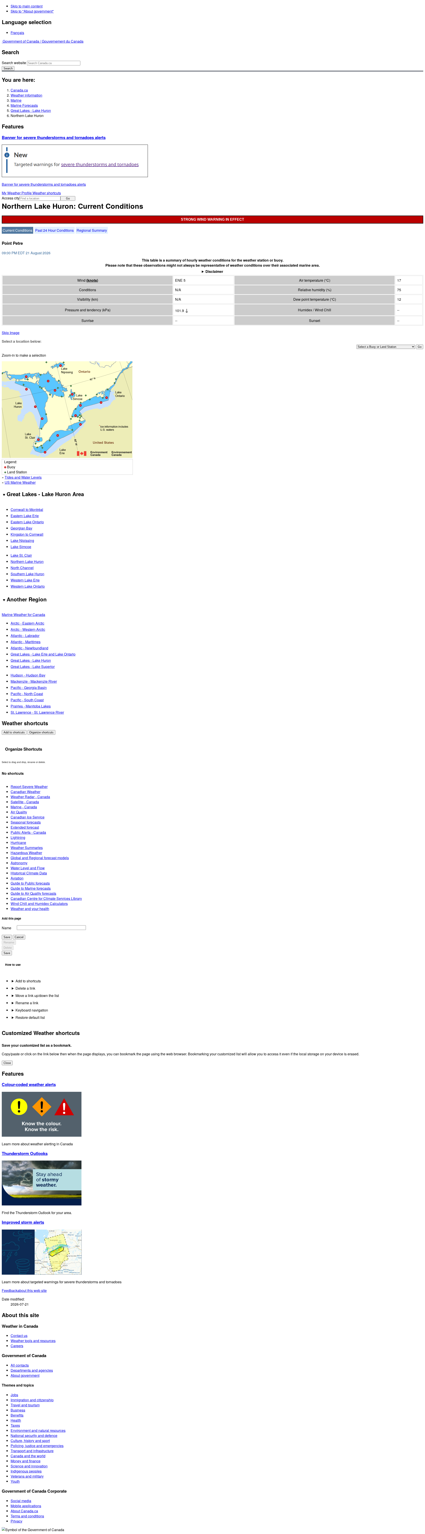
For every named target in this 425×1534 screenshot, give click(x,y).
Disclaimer (214, 271)
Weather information (26, 95)
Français (17, 32)
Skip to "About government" (32, 11)
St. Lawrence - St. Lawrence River (37, 712)
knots (92, 280)
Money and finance (26, 1460)
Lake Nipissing (22, 540)
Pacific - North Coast (27, 693)
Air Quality (19, 812)
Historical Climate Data (29, 873)
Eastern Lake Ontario (27, 521)
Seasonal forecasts (26, 822)
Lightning (18, 837)
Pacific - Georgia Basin (29, 687)
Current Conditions (17, 230)
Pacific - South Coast (27, 699)
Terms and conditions (27, 1516)
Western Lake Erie (25, 580)
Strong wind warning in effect (212, 219)
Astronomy (19, 862)
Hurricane (18, 842)
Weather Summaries (27, 847)
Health (16, 1420)
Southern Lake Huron (27, 573)
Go (68, 198)
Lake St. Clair (21, 555)
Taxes (15, 1425)
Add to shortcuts (14, 732)
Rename (9, 942)
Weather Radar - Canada (30, 796)
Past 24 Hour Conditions (54, 230)
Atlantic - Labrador (25, 635)
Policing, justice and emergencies (37, 1445)
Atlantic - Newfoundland (29, 647)
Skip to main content (26, 6)
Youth (15, 1481)
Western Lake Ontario (28, 586)
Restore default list (30, 1017)
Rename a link (26, 1002)
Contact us (19, 1335)
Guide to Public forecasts (30, 883)
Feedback (24, 1290)
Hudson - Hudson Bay (28, 675)
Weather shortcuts (47, 192)
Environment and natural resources (38, 1430)
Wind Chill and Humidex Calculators (39, 903)
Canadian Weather (25, 791)
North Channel (22, 567)
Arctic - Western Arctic (28, 629)
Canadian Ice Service (27, 817)
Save (7, 937)
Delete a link (25, 988)
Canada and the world (28, 1455)
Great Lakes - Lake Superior (33, 666)
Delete (8, 947)
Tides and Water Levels (23, 477)
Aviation (17, 878)
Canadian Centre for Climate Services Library (46, 898)
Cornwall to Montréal (27, 509)
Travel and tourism (25, 1405)
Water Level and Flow (28, 867)
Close (7, 1063)
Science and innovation (29, 1466)
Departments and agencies (32, 1370)
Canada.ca (19, 90)
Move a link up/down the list (37, 995)
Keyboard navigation (31, 1010)
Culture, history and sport (30, 1440)
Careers (17, 1345)
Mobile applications (26, 1505)
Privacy (16, 1521)
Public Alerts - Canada (28, 832)
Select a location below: (21, 341)
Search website (14, 62)
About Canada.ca (24, 1510)
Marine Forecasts (24, 105)
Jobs (14, 1394)
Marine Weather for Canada (23, 614)
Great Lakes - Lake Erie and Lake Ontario (43, 654)
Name (6, 927)
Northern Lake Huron (27, 561)
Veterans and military (27, 1476)
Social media (21, 1500)
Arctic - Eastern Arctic (27, 623)
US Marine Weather (20, 482)
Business (18, 1410)
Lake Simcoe (21, 546)
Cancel (19, 937)
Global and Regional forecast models (40, 857)
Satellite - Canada (25, 801)
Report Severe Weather (29, 786)
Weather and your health (30, 908)
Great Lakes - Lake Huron (31, 110)
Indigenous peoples (26, 1471)
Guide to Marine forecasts (31, 888)
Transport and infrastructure (32, 1450)
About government (25, 1375)
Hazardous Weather (26, 852)
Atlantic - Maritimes (26, 641)
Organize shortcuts (41, 732)
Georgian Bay (21, 528)
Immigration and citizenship (32, 1399)
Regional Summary (92, 230)
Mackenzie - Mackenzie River (34, 681)
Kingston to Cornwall (27, 534)
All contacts (20, 1365)
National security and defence (34, 1435)
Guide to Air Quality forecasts (33, 893)
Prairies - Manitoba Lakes (31, 706)
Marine (16, 100)
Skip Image (10, 332)
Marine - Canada (24, 806)
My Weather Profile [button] (17, 192)
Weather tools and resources (33, 1340)
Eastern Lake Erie (25, 515)
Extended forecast (25, 827)
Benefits (17, 1415)
